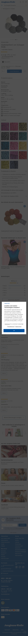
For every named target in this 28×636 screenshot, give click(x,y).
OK (14, 330)
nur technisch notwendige (17, 324)
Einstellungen (11, 326)
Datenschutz (18, 326)
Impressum (7, 324)
